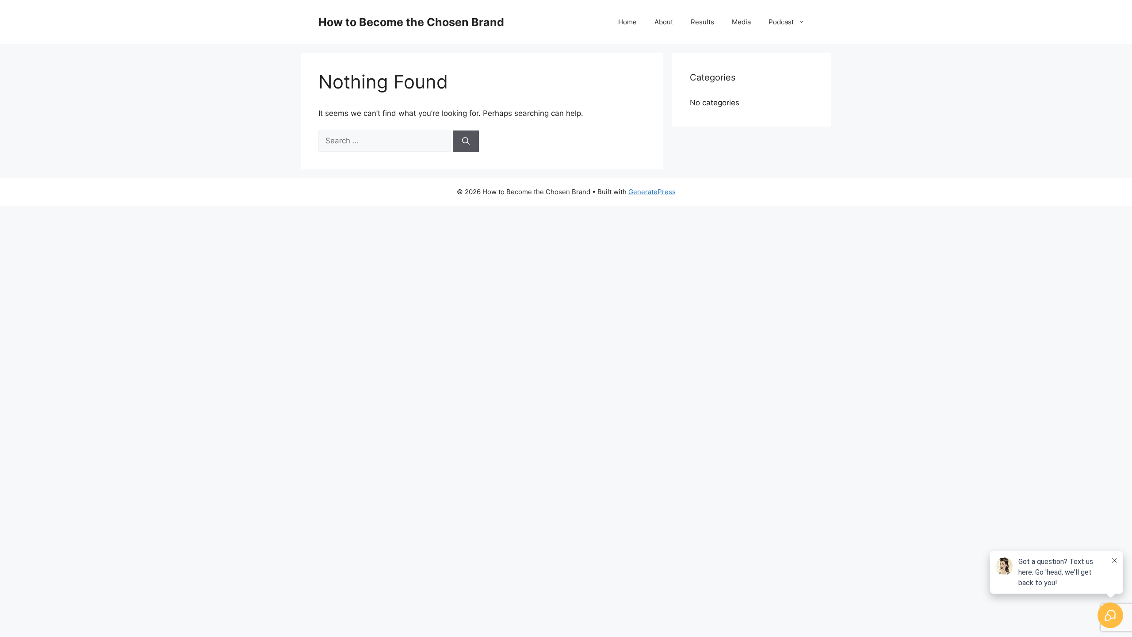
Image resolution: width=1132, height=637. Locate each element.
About (663, 22)
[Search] (466, 141)
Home (627, 22)
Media (741, 22)
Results (702, 22)
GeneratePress (652, 192)
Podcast (781, 22)
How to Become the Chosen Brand (411, 22)
